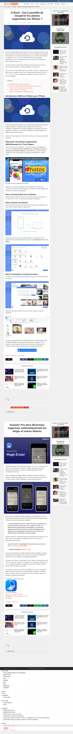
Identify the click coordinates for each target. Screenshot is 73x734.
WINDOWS (6, 686)
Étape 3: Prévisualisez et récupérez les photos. (22, 91)
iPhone (16, 57)
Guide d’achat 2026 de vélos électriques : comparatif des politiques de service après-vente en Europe (63, 60)
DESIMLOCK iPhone (8, 710)
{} (24, 407)
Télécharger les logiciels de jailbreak (13, 716)
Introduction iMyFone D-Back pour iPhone (19, 84)
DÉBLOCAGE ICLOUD (9, 712)
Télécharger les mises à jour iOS (12, 714)
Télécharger (8, 592)
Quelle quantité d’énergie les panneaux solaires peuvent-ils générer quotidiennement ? (63, 89)
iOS (4, 678)
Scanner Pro (35, 466)
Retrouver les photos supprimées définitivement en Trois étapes (25, 86)
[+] (27, 407)
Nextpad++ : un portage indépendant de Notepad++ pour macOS (42, 384)
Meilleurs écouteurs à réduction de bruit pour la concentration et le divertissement (63, 68)
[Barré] (15, 407)
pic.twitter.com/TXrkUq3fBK (19, 545)
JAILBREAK (5, 695)
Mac (6, 198)
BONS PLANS (7, 674)
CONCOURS (6, 676)
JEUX (4, 704)
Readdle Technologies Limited (20, 596)
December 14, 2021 (26, 549)
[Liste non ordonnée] (18, 407)
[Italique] (12, 407)
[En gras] (11, 407)
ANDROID (6, 687)
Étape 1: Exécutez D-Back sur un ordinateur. (21, 88)
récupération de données (17, 355)
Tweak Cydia (6, 697)
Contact (4, 723)
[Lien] (22, 407)
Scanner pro (14, 601)
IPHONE (5, 680)
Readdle (43, 516)
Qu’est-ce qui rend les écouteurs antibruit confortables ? (63, 75)
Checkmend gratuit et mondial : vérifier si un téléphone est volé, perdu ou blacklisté (26, 717)
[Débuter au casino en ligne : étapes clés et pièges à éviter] (56, 52)
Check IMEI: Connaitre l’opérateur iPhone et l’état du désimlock (20, 719)
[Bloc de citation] (20, 407)
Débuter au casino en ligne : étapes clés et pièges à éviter (63, 52)
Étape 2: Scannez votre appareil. (18, 89)
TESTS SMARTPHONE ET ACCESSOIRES (14, 672)
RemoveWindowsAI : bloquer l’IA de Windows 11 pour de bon (42, 370)
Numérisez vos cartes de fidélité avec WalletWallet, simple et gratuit (19, 384)
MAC (4, 684)
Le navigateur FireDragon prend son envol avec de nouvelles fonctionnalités (19, 370)
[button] (27, 350)
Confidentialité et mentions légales (9, 668)
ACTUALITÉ (5, 671)
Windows (16, 198)
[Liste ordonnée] (17, 407)
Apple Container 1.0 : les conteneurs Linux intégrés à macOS (19, 377)
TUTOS (4, 693)
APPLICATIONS (7, 702)
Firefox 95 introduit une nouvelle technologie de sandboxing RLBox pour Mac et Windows (35, 668)
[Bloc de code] (21, 407)
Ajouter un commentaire (27, 22)
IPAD (4, 682)
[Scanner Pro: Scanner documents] (11, 585)
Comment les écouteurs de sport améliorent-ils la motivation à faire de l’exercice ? (63, 82)
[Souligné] (14, 407)
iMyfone (8, 355)
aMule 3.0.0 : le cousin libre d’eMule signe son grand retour (42, 377)
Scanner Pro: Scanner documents (14, 594)
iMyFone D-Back (9, 74)
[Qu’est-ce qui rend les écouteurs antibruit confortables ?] (56, 75)
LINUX (3, 691)
